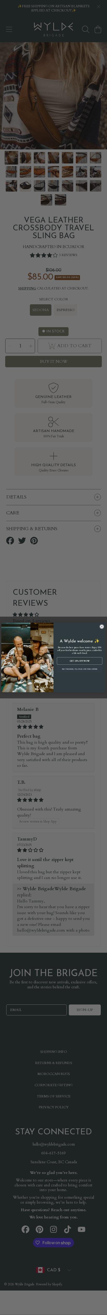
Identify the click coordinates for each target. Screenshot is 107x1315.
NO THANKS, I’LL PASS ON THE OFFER (80, 669)
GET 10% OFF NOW (80, 661)
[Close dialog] (102, 627)
